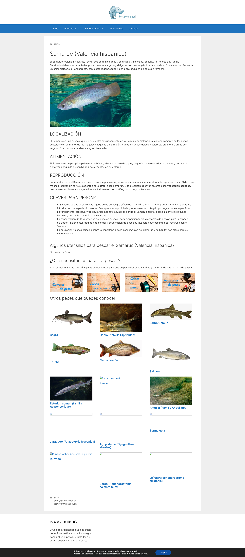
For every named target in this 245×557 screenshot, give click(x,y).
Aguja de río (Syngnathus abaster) (117, 445)
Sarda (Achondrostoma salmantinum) (115, 485)
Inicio (55, 28)
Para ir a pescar (93, 28)
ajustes (144, 554)
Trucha (54, 362)
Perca (104, 383)
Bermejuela (157, 430)
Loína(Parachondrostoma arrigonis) (167, 479)
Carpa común (109, 360)
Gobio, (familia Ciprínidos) (117, 335)
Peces (56, 497)
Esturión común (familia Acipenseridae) (66, 405)
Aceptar (163, 552)
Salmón (155, 371)
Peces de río (70, 28)
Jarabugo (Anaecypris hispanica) (72, 441)
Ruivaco (55, 459)
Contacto (133, 28)
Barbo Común (159, 323)
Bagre (54, 335)
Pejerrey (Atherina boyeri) (65, 504)
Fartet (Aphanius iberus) (64, 500)
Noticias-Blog (116, 28)
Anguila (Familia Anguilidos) (168, 407)
